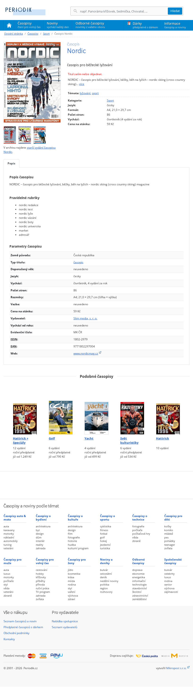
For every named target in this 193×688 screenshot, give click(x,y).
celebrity (169, 573)
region (104, 588)
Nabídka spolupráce (65, 621)
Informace (175, 25)
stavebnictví (139, 588)
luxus (7, 573)
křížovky (41, 577)
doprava (137, 570)
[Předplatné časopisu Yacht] (96, 409)
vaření (71, 592)
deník (103, 577)
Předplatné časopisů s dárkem (23, 627)
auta (6, 526)
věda (135, 537)
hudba (72, 544)
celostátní (106, 573)
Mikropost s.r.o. (176, 668)
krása (71, 577)
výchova (73, 595)
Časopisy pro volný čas (45, 561)
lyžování (85, 93)
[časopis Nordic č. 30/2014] (32, 82)
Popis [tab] (11, 163)
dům (38, 537)
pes (166, 537)
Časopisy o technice (139, 517)
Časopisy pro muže (12, 561)
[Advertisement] (96, 484)
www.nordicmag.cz (85, 353)
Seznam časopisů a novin (20, 621)
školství (136, 592)
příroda (40, 584)
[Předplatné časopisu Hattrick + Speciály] (25, 409)
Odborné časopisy (90, 25)
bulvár (104, 570)
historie (72, 541)
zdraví (71, 599)
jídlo (70, 570)
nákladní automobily (11, 539)
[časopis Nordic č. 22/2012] (10, 134)
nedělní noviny (109, 581)
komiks (168, 530)
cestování (41, 570)
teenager (169, 544)
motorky (9, 533)
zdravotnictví (140, 595)
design (40, 533)
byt (38, 530)
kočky (167, 526)
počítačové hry (141, 533)
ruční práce (42, 588)
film (70, 533)
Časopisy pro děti (173, 517)
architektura (43, 526)
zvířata (168, 548)
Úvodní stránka (13, 33)
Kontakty (9, 639)
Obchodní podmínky (16, 633)
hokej (103, 541)
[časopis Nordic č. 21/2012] (24, 134)
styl (6, 584)
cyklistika (105, 526)
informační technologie (139, 582)
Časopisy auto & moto (15, 517)
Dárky (145, 25)
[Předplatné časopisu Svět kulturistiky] (132, 409)
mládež (168, 533)
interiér (40, 541)
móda (71, 581)
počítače (137, 530)
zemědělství (139, 599)
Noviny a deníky (106, 561)
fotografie (74, 537)
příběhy (40, 581)
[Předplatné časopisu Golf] (61, 409)
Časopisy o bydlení (43, 517)
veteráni (8, 548)
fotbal (103, 533)
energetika (138, 577)
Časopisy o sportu (107, 517)
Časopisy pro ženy (77, 561)
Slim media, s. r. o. (85, 318)
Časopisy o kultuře (75, 517)
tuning (8, 544)
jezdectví (105, 544)
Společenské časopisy (173, 561)
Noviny (58, 25)
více (81, 84)
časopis (78, 262)
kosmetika (74, 573)
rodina (72, 584)
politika (104, 584)
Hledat (175, 11)
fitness (104, 530)
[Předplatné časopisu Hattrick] (168, 409)
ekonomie (138, 573)
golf (102, 537)
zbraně (136, 541)
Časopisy (29, 25)
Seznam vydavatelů (64, 627)
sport (95, 93)
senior (168, 584)
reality (39, 544)
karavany (9, 530)
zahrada (40, 548)
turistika (105, 548)
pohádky (169, 541)
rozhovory (106, 592)
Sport (46, 33)
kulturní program (78, 548)
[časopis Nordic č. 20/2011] (39, 134)
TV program (43, 592)
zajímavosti (171, 592)
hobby (40, 573)
